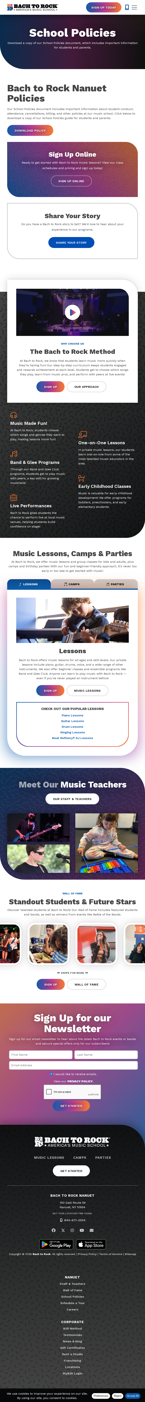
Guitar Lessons (72, 721)
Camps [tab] (74, 584)
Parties (103, 1157)
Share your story (71, 242)
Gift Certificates (72, 1348)
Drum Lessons (72, 726)
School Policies (72, 1296)
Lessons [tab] (30, 584)
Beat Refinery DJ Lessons (72, 738)
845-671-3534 (75, 1220)
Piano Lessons (72, 715)
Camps (79, 1157)
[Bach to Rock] (32, 7)
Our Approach (86, 387)
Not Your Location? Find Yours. (72, 1213)
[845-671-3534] (127, 7)
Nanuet (72, 1277)
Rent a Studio (72, 1354)
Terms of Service (110, 1254)
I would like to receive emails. (74, 1074)
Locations (72, 1367)
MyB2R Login (72, 1373)
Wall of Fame (87, 984)
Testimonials (72, 1335)
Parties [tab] (117, 584)
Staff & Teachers (72, 1284)
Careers (73, 1309)
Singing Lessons (72, 732)
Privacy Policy (87, 1254)
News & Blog (72, 1341)
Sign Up (50, 387)
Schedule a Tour (72, 1303)
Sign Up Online (71, 181)
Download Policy (30, 130)
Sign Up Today (103, 7)
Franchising (72, 1360)
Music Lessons (87, 690)
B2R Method (72, 1328)
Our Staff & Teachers (72, 799)
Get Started (71, 1171)
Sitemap (130, 1254)
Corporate (72, 1322)
